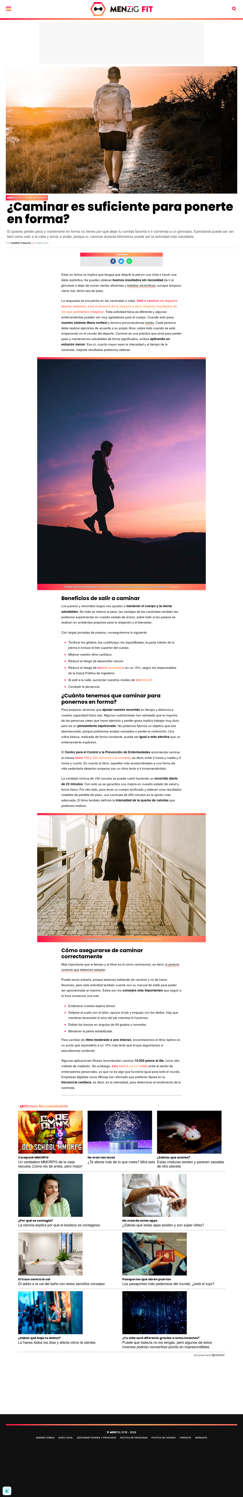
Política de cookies (163, 1437)
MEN (14, 198)
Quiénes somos (45, 1437)
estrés (149, 322)
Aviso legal (65, 1437)
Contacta (185, 1437)
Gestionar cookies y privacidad (96, 1437)
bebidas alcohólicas (141, 285)
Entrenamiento (36, 198)
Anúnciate (201, 1437)
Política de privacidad (133, 1437)
